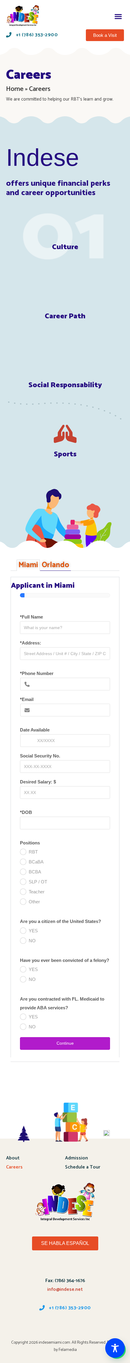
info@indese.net (65, 1289)
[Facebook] (33, 1325)
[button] (118, 16)
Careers (14, 1167)
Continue (65, 1043)
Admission (76, 1158)
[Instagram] (96, 1325)
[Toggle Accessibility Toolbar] (115, 1348)
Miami (28, 565)
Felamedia (68, 1349)
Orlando (55, 565)
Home (15, 89)
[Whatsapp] (65, 1325)
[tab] (28, 565)
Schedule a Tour (82, 1167)
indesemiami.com (54, 1342)
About (13, 1158)
